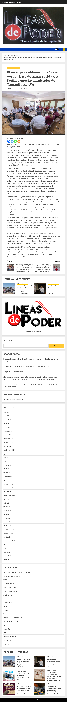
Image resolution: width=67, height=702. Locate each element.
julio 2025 (6, 458)
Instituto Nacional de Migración (14, 599)
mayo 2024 (7, 510)
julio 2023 (6, 548)
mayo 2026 (7, 420)
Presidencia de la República (12, 618)
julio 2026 (6, 412)
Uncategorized (8, 644)
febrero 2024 (7, 522)
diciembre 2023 (8, 529)
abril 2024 (6, 514)
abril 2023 (6, 560)
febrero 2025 (7, 476)
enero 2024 (7, 526)
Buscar (7, 340)
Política (5, 614)
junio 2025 (6, 461)
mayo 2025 (7, 465)
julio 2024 (6, 503)
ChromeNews (37, 700)
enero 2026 (7, 435)
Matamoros (7, 606)
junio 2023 (6, 552)
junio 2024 (6, 507)
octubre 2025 (7, 446)
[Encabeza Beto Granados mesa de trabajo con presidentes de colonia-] (40, 288)
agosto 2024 (7, 499)
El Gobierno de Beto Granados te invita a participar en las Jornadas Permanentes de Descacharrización (24, 691)
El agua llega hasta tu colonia (13, 372)
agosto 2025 (7, 454)
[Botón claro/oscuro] (57, 49)
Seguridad (6, 629)
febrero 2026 (7, 431)
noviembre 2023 (8, 533)
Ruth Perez (11, 88)
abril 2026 (6, 423)
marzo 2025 (7, 473)
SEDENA (6, 625)
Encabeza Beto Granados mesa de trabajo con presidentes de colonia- (54, 290)
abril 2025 (6, 469)
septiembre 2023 (9, 541)
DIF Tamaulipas (8, 584)
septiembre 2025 (9, 450)
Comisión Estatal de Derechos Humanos (16, 572)
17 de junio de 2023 (22, 88)
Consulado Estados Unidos (12, 576)
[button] (61, 49)
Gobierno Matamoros (13, 68)
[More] (18, 141)
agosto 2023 (7, 544)
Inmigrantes (7, 595)
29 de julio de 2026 (23, 677)
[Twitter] (12, 141)
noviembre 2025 (8, 442)
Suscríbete (64, 49)
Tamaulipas (7, 640)
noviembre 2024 (8, 488)
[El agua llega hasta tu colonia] (9, 675)
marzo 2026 (7, 427)
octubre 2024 (7, 492)
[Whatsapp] (15, 141)
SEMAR (5, 633)
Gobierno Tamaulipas (10, 591)
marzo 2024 (7, 518)
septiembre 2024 (9, 495)
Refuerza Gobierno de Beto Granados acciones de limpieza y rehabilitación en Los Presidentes (25, 290)
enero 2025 (7, 480)
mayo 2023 (7, 556)
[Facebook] (8, 141)
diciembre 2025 (8, 439)
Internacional (8, 603)
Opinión (6, 610)
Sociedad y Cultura (9, 637)
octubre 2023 (7, 537)
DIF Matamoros (8, 580)
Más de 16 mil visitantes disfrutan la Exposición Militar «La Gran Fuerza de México (54, 690)
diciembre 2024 (8, 484)
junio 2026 (6, 416)
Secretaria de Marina (10, 621)
